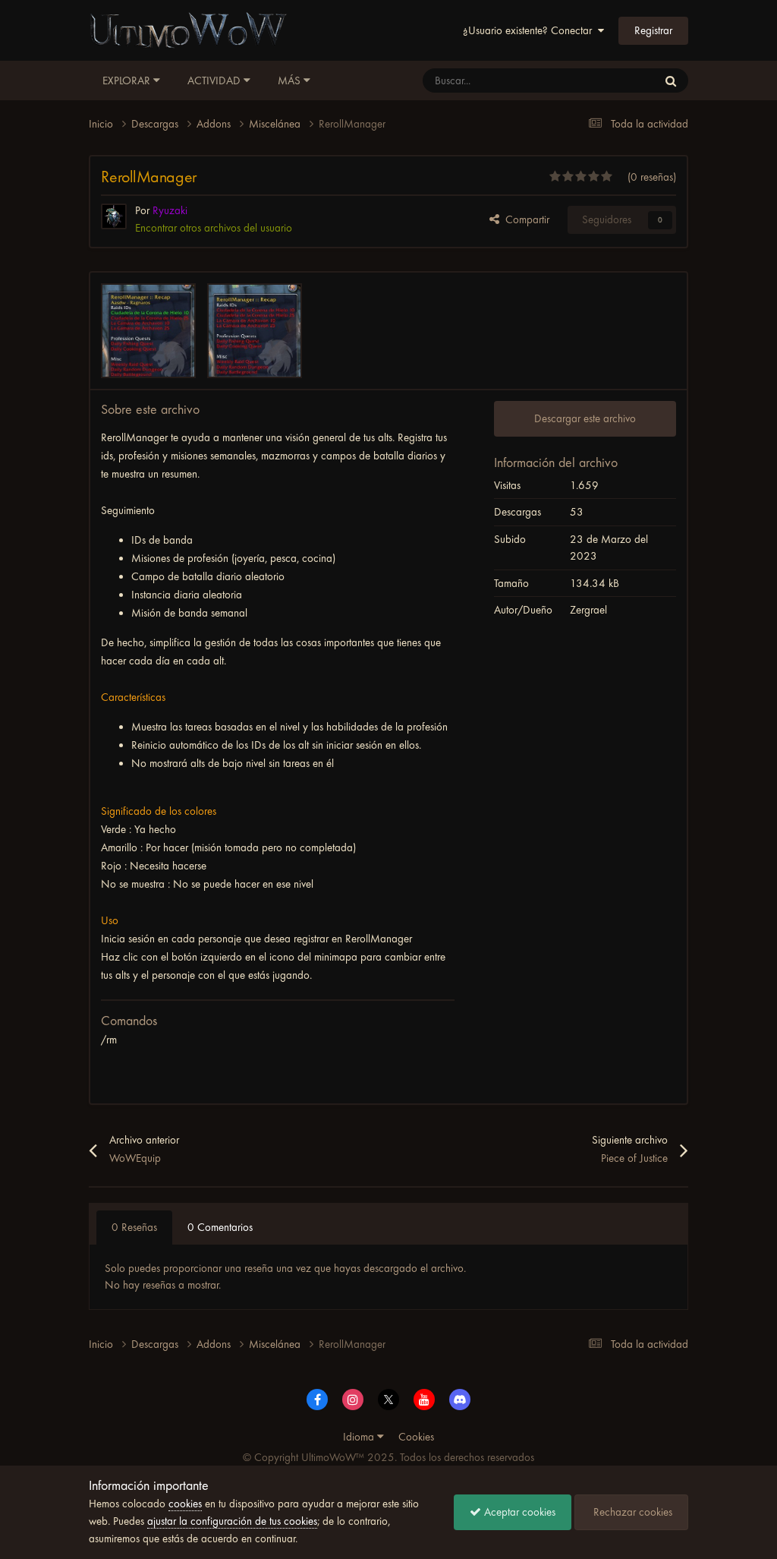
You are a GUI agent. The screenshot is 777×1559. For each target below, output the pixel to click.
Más (289, 80)
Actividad (215, 80)
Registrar (653, 30)
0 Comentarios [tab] (220, 1227)
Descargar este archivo (585, 418)
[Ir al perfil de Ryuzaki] (114, 216)
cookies (185, 1503)
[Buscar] (670, 80)
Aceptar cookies (518, 1512)
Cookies (416, 1437)
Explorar (127, 80)
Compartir (524, 219)
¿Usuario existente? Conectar (530, 30)
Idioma (360, 1437)
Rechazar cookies (631, 1512)
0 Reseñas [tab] (134, 1227)
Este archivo (610, 80)
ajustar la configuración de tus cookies (232, 1521)
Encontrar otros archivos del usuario (213, 228)
